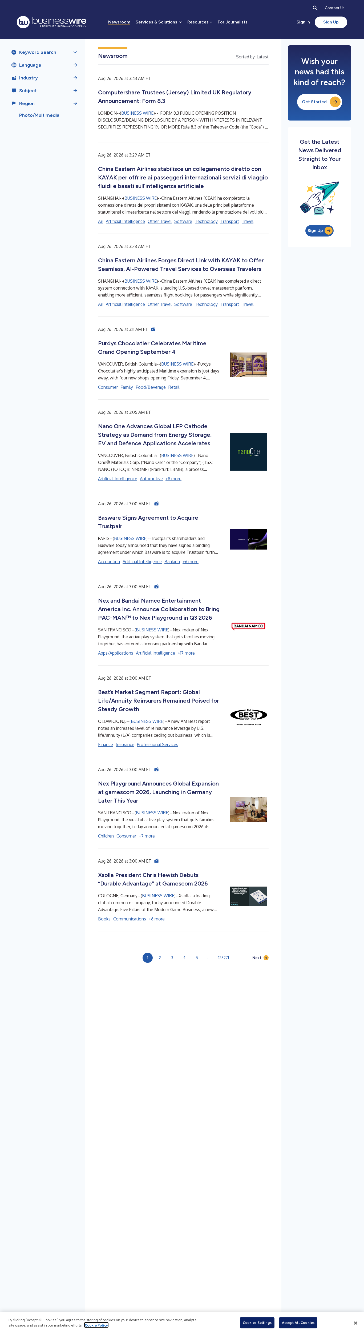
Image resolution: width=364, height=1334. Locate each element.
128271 (223, 957)
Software (183, 221)
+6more (191, 561)
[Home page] (51, 22)
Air (100, 221)
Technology (206, 221)
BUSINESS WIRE (137, 113)
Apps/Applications (115, 653)
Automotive (151, 478)
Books (104, 919)
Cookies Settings (257, 1322)
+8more (173, 478)
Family (126, 387)
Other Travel (160, 221)
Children (106, 836)
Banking (172, 561)
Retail (173, 387)
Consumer (108, 387)
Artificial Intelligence (125, 221)
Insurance (125, 744)
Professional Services (157, 744)
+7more (147, 836)
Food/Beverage (151, 387)
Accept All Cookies (298, 1322)
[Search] (315, 8)
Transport (229, 221)
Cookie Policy (96, 1325)
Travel (247, 221)
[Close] (355, 1323)
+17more (186, 653)
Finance (105, 744)
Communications (129, 919)
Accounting (109, 561)
